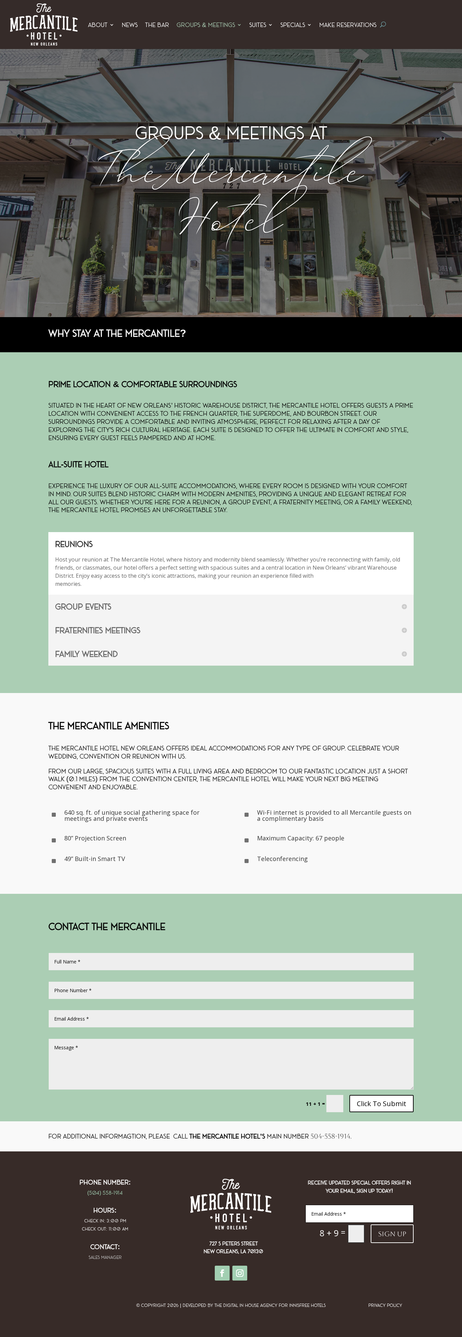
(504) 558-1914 (105, 1193)
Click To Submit (381, 1103)
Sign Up (392, 1234)
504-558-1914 (330, 1136)
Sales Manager (105, 1257)
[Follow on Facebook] (222, 1273)
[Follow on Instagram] (239, 1273)
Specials (292, 24)
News (130, 24)
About (98, 24)
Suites (257, 24)
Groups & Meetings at (231, 132)
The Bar (157, 24)
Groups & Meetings (206, 24)
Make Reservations (347, 24)
